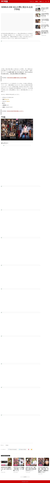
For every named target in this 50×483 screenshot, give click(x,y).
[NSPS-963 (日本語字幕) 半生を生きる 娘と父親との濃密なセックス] (37, 33)
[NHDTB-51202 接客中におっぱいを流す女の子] (6, 462)
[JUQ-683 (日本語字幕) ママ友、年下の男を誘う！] (37, 21)
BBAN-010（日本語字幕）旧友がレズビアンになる (45, 8)
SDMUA (8, 101)
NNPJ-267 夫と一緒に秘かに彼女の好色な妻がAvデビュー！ (31, 469)
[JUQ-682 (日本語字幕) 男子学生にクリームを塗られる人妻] (37, 15)
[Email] (31, 449)
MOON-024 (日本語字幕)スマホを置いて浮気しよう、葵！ (45, 26)
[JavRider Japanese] (5, 1)
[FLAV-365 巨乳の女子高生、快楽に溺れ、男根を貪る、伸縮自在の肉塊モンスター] (43, 462)
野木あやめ (6, 99)
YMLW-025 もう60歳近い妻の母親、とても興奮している (18, 469)
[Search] (48, 1)
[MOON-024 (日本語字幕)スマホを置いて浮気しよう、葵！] (37, 27)
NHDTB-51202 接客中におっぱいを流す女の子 (6, 469)
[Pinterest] (28, 449)
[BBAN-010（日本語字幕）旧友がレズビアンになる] (37, 9)
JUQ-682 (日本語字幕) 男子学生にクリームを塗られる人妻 (45, 14)
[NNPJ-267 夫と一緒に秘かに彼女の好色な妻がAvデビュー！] (31, 462)
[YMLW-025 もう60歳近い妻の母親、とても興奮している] (18, 462)
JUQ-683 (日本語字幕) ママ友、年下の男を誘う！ (45, 20)
